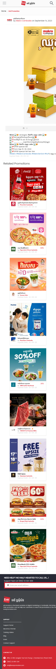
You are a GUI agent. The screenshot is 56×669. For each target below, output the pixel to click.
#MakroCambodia (23, 154)
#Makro (13, 154)
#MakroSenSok (38, 154)
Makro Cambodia (24, 20)
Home (3, 11)
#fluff (46, 154)
